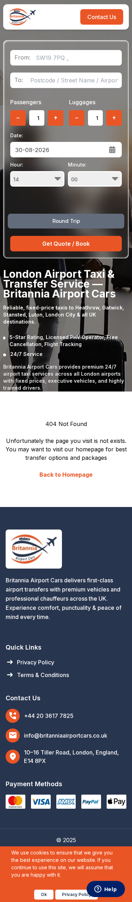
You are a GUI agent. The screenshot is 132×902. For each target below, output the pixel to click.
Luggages (82, 102)
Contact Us (101, 16)
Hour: (16, 165)
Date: (16, 135)
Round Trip (66, 221)
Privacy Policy (30, 662)
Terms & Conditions (37, 675)
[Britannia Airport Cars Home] (66, 549)
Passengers (25, 102)
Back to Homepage (66, 474)
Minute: (77, 165)
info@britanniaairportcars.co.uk (65, 735)
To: (18, 80)
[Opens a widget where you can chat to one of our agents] (105, 889)
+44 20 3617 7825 (49, 715)
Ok (44, 894)
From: (22, 57)
